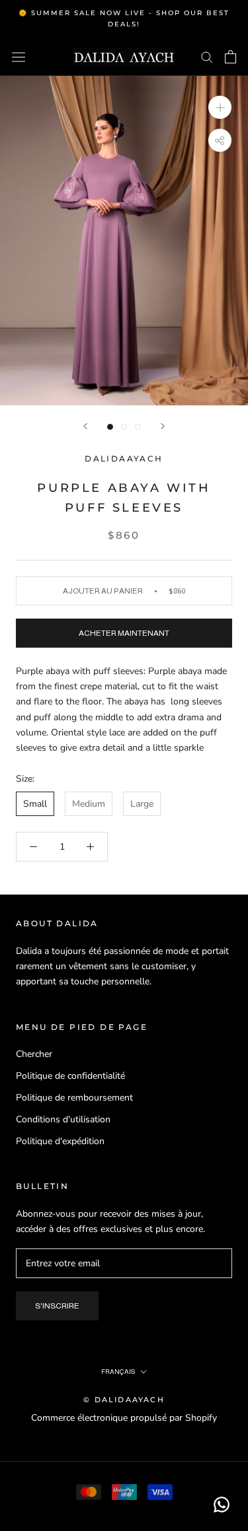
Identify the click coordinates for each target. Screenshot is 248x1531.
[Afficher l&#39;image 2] (124, 427)
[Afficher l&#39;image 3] (138, 427)
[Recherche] (207, 56)
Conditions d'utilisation (63, 1119)
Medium (88, 804)
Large (141, 804)
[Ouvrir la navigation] (18, 56)
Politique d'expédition (60, 1141)
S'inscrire (57, 1305)
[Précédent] (85, 426)
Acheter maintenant (124, 633)
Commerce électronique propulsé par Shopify (124, 1418)
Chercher (34, 1054)
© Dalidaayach (124, 1399)
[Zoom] (219, 106)
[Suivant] (163, 426)
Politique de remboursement (74, 1097)
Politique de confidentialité (70, 1076)
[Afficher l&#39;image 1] (110, 427)
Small (35, 804)
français (118, 1371)
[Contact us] (221, 1504)
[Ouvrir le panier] (230, 56)
